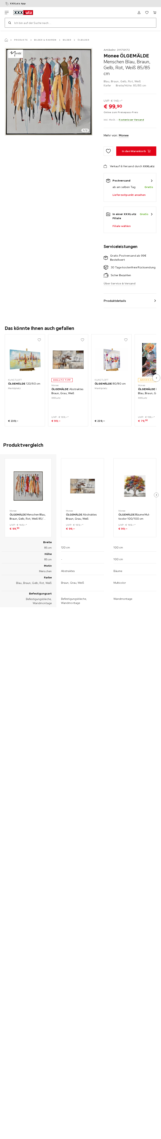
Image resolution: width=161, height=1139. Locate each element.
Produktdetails (115, 301)
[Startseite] (6, 40)
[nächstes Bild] (156, 378)
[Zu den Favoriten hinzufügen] (108, 151)
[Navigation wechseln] (6, 12)
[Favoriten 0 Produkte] (147, 12)
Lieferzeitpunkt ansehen (129, 195)
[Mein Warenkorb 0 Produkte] (155, 12)
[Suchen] (9, 22)
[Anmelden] (139, 12)
